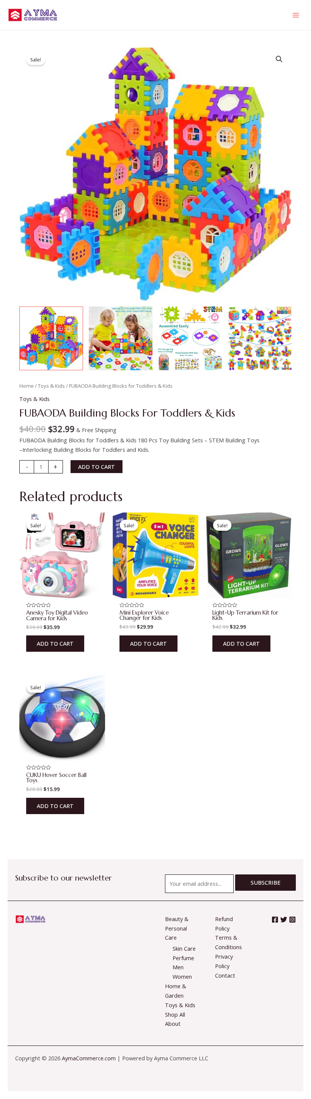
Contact (225, 975)
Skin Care (184, 948)
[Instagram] (292, 919)
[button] (279, 59)
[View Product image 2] (120, 338)
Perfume (183, 958)
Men (178, 967)
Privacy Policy (224, 961)
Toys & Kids (51, 385)
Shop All (175, 1014)
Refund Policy (224, 923)
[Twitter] (283, 919)
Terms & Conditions (228, 942)
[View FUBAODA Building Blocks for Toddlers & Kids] (51, 338)
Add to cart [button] (55, 643)
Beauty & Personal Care (176, 928)
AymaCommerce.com (89, 1058)
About (173, 1023)
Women (182, 976)
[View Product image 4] (260, 338)
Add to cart (96, 466)
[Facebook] (275, 919)
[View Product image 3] (190, 338)
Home (26, 385)
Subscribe (265, 882)
